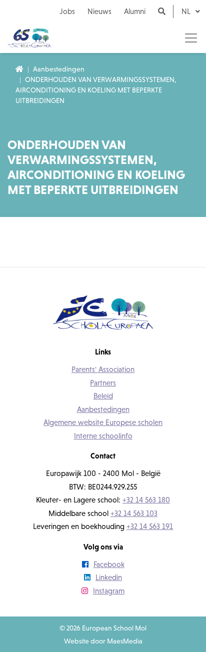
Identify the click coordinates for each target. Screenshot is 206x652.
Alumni (135, 11)
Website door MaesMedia (103, 641)
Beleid (103, 396)
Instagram (108, 590)
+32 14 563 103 (134, 513)
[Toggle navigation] (191, 38)
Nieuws (100, 11)
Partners (103, 382)
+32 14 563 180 (146, 500)
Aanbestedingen (58, 69)
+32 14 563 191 (149, 526)
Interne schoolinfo (103, 436)
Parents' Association (103, 369)
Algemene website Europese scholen (103, 422)
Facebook (109, 564)
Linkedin (109, 577)
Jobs (67, 11)
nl (187, 11)
